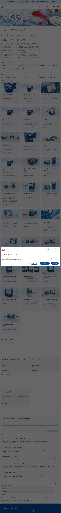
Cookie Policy (17, 259)
